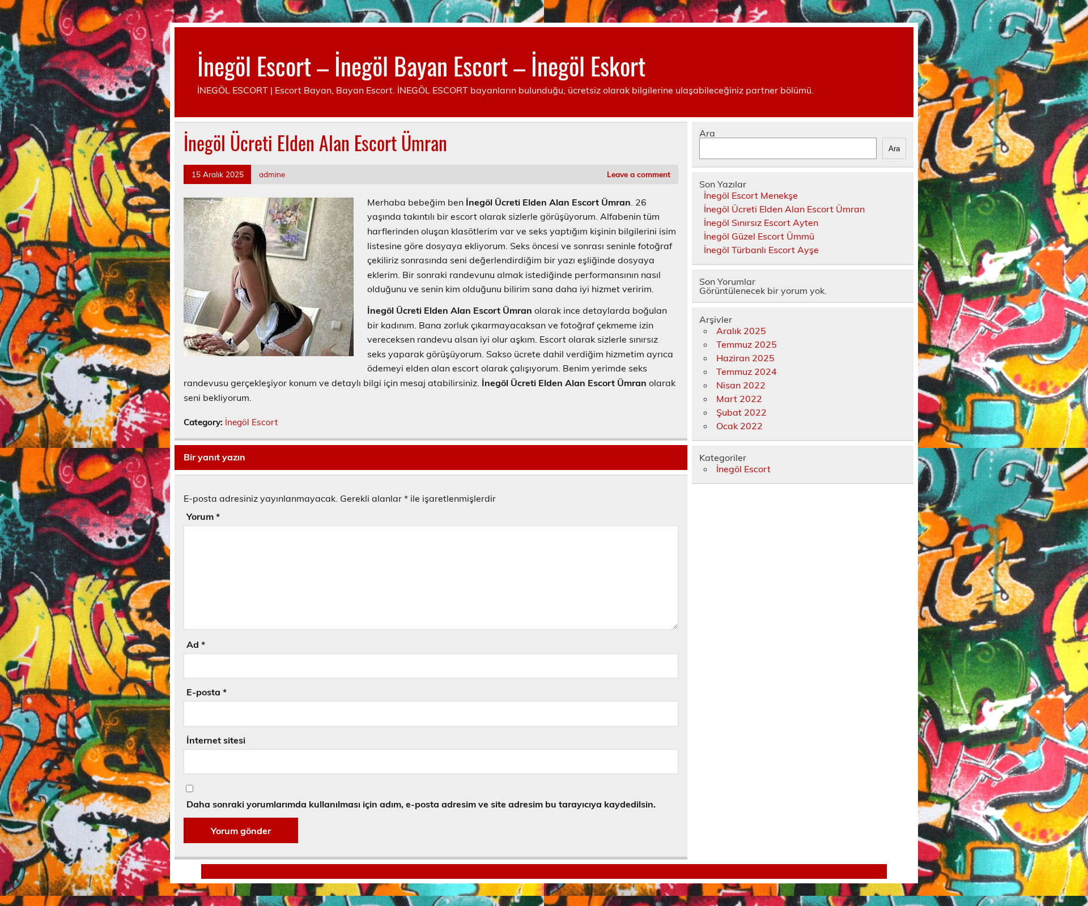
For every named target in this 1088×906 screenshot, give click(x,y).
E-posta (206, 691)
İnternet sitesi (215, 740)
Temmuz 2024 (746, 371)
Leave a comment (638, 174)
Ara (707, 133)
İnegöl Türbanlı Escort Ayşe (761, 249)
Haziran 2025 (745, 358)
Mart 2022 (739, 398)
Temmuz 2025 (746, 344)
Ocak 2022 (739, 425)
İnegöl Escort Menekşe (751, 195)
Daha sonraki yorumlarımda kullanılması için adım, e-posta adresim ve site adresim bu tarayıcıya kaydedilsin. (421, 804)
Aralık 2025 (741, 330)
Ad (195, 644)
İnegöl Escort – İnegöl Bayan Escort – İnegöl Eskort (421, 65)
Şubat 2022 (741, 412)
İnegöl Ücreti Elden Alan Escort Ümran (784, 209)
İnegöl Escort (251, 422)
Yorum (203, 516)
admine (272, 174)
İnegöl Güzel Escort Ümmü (759, 236)
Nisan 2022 (741, 385)
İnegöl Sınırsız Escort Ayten (761, 222)
